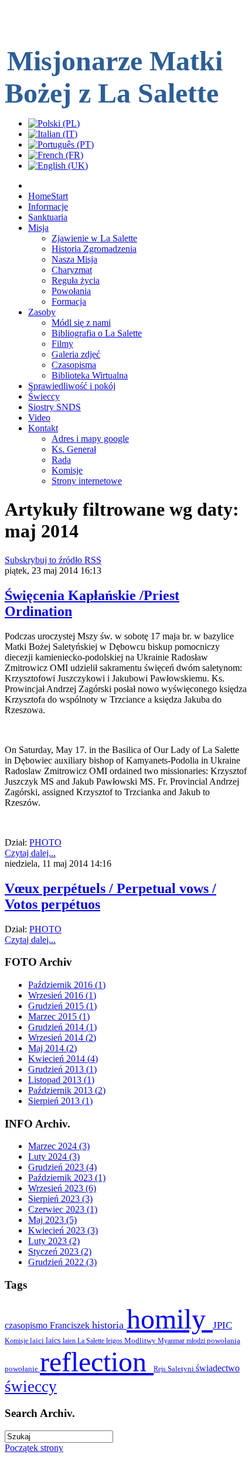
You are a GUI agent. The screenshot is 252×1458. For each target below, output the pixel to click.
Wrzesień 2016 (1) (62, 995)
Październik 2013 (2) (66, 1090)
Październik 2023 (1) (66, 1178)
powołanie (22, 1368)
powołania (223, 1340)
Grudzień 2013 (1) (62, 1069)
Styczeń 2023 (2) (59, 1251)
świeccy (31, 1386)
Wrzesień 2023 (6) (62, 1188)
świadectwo (218, 1368)
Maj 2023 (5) (52, 1220)
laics (54, 1340)
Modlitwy (141, 1340)
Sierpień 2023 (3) (60, 1199)
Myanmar (172, 1341)
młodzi (196, 1341)
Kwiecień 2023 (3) (63, 1230)
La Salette (91, 1341)
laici (38, 1340)
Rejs (161, 1369)
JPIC (222, 1325)
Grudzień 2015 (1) (62, 1006)
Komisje (17, 1341)
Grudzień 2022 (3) (62, 1262)
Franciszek (71, 1325)
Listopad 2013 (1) (61, 1080)
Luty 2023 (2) (54, 1241)
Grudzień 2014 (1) (62, 1027)
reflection (97, 1361)
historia (109, 1325)
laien (70, 1341)
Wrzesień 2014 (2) (62, 1038)
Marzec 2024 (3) (59, 1146)
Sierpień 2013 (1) (60, 1101)
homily (170, 1318)
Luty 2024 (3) (54, 1156)
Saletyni (182, 1368)
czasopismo (27, 1325)
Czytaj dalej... (30, 853)
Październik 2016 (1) (66, 985)
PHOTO (45, 842)
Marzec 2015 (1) (59, 1016)
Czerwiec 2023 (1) (62, 1209)
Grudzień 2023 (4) (62, 1167)
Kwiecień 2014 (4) (63, 1059)
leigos (115, 1341)
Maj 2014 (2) (52, 1048)
